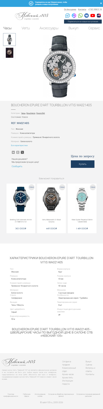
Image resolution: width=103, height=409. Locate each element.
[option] (9, 39)
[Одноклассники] (17, 152)
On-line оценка (70, 9)
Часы (7, 28)
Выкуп (73, 28)
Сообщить (17, 166)
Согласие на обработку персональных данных (61, 395)
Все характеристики (19, 145)
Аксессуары (49, 28)
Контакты (82, 9)
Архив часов (68, 374)
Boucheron (31, 113)
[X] (22, 152)
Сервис (94, 28)
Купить (82, 164)
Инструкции (67, 381)
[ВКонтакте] (13, 152)
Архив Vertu (67, 377)
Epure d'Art (40, 113)
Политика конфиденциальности (11, 395)
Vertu (26, 28)
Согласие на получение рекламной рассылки (88, 395)
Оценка (89, 365)
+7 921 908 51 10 (95, 9)
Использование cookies (40, 395)
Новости (66, 384)
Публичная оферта (26, 395)
